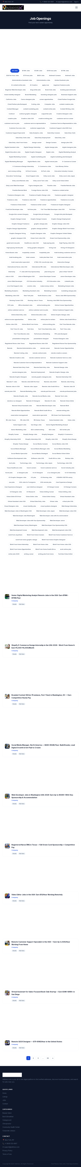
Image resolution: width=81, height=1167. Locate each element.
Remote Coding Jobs (21, 353)
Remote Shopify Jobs (21, 396)
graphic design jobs (40, 224)
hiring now (52, 248)
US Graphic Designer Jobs (17, 477)
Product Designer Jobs (61, 338)
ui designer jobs (22, 472)
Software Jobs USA (37, 458)
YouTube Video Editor (65, 554)
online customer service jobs (38, 310)
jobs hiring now (49, 271)
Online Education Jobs (38, 315)
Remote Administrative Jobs (26, 348)
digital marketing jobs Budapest (61, 157)
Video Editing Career (47, 492)
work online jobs (65, 549)
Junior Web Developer (14, 281)
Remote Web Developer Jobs (46, 405)
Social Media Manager (18, 449)
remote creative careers (59, 353)
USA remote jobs (45, 482)
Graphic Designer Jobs (38, 233)
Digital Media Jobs (34, 161)
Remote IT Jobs (12, 382)
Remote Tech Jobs (61, 396)
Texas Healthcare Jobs (14, 468)
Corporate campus (9, 1131)
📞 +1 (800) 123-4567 (47, 2)
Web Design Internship (69, 506)
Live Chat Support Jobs (15, 286)
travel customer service (49, 468)
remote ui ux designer (14, 401)
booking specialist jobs (68, 90)
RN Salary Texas (39, 420)
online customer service (16, 310)
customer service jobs (11, 123)
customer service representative (35, 123)
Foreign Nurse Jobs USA (39, 190)
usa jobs (12, 482)
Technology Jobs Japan (44, 463)
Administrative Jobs (43, 80)
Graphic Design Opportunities (16, 228)
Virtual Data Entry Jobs (37, 501)
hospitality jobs (44, 252)
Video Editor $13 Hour (14, 496)
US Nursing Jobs (46, 477)
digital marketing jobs (38, 157)
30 (48, 1058)
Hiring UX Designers (67, 248)
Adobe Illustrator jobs (62, 80)
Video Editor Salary (48, 496)
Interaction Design (63, 262)
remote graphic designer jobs (41, 377)
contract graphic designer (28, 114)
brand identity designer (12, 94)
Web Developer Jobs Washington (24, 515)
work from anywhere (15, 535)
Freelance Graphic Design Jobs (39, 195)
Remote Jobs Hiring (67, 382)
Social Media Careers (40, 444)
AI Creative (33, 85)
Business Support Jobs (69, 94)
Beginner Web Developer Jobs (15, 90)
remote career (45, 348)
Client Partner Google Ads (66, 99)
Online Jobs (32, 319)
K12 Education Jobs (53, 281)
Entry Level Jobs (49, 176)
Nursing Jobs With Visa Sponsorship (59, 300)
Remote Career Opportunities (64, 348)
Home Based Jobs (11, 252)
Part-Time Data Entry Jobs (47, 329)
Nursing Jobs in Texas (35, 300)
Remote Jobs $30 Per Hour (30, 382)
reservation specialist (39, 415)
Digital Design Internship (32, 147)
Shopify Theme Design (20, 444)
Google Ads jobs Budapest (63, 214)
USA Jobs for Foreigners (27, 482)
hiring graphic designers (36, 248)
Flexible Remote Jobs (68, 185)
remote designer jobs (19, 372)
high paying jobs (49, 243)
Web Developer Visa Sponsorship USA (54, 525)
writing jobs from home (46, 554)
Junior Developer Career (47, 276)
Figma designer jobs (36, 185)
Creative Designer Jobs (64, 114)
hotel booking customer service (65, 252)
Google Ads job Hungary (41, 214)
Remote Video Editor (67, 401)
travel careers (31, 468)
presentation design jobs (20, 338)
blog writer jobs (35, 90)
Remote (9, 348)
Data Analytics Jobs (36, 133)
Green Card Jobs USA (38, 238)
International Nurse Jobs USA (17, 267)
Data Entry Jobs (60, 137)
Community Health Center (11, 1127)
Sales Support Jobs (19, 425)
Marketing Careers (50, 291)
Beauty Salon (7, 1113)
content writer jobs (49, 109)
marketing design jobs (68, 291)
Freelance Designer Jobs (16, 195)
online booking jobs (43, 305)
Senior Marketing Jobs (18, 429)
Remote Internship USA (63, 377)
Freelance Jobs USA (29, 200)
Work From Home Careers (35, 535)
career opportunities (46, 99)
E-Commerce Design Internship (23, 166)
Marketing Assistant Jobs (31, 291)
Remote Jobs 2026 (50, 382)
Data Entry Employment (42, 137)
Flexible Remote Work (19, 190)
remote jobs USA (10, 391)
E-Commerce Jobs (44, 166)
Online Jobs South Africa (68, 319)
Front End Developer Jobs (14, 209)
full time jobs (32, 209)
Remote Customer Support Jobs (56, 362)
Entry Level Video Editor (61, 180)
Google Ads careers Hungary (18, 214)
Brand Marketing (30, 94)
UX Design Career (53, 487)
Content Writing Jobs (67, 109)
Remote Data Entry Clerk (21, 367)
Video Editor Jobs (32, 496)
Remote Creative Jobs (17, 358)
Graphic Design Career (18, 219)
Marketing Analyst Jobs (66, 286)
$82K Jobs (40, 75)
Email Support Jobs (32, 176)
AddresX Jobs (70, 75)
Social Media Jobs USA (60, 444)
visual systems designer (48, 506)
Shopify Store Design (69, 439)
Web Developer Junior (57, 520)
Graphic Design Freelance (20, 224)
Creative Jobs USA (27, 118)
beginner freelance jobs (62, 85)
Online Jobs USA (11, 324)
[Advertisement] (40, 50)
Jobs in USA (9, 276)
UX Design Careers (70, 487)
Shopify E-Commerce (65, 434)
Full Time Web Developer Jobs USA (53, 209)
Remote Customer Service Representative (28, 362)
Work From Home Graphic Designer (53, 539)
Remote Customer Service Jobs (60, 358)
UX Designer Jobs (16, 492)
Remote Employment (38, 372)
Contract (12, 114)
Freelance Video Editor (18, 204)
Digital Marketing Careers (17, 157)
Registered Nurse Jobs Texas (15, 343)
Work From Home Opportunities (20, 549)
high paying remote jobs (15, 248)
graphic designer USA (18, 238)
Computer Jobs (50, 104)
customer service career (65, 118)
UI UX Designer (38, 472)
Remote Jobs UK (69, 386)
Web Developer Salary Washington (25, 525)
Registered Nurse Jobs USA (38, 343)
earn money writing (14, 171)
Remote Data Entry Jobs (42, 367)
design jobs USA (66, 142)
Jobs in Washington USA (26, 276)
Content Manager (12, 109)
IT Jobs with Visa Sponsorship (30, 271)
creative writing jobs (45, 118)
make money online (47, 286)
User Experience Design (64, 482)
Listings (5, 1097)
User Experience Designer (13, 487)
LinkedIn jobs (69, 281)
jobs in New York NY (66, 271)
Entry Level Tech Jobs (40, 180)
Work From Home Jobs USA (62, 544)
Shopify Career (13, 434)
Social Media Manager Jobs (40, 449)
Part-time (30, 329)
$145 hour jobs (52, 70)
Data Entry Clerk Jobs (23, 137)
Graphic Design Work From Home (63, 228)
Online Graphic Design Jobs (60, 315)
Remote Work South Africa (43, 410)
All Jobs (15, 70)
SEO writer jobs (65, 429)
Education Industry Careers (64, 171)
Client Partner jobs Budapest (17, 104)
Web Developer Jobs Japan (45, 511)
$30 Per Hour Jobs (12, 75)
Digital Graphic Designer (33, 152)
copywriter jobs (46, 114)
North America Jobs (44, 295)
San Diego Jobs (36, 425)
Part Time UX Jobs (17, 329)
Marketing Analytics (11, 291)
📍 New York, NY (8, 1140)
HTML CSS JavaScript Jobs (43, 262)
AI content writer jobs (18, 85)
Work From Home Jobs (40, 544)
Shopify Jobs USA (52, 439)
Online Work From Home (30, 324)
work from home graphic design (26, 539)
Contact (5, 1104)
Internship (11, 271)
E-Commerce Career (69, 161)
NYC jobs (10, 305)
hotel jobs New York (46, 257)
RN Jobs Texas (11, 420)
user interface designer (35, 487)
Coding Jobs (35, 104)
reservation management (19, 415)
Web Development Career (18, 530)
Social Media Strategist (40, 453)
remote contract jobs (39, 353)
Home (4, 1093)
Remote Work (64, 405)
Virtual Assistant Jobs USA (17, 501)
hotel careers (30, 257)
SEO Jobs (52, 429)
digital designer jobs (69, 147)
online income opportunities (14, 319)
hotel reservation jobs (64, 257)
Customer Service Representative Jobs (63, 123)
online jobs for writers (48, 319)
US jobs (33, 477)
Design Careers (51, 142)
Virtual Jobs (54, 501)
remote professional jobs (68, 391)
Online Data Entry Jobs (18, 315)
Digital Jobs (50, 152)
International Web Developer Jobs (62, 267)
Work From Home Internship (19, 544)
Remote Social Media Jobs (41, 396)
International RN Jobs (39, 267)
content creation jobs (66, 104)
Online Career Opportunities (64, 305)
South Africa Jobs (55, 458)
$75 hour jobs (27, 75)
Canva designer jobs (28, 99)
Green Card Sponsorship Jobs (60, 238)
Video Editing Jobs (64, 492)
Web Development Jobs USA (61, 530)
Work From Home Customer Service (61, 535)
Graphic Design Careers (39, 219)
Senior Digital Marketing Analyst (57, 425)
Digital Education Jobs (12, 152)
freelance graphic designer (64, 195)
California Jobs (11, 99)
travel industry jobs (67, 468)
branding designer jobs (49, 94)
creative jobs (12, 118)
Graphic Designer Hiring (17, 233)
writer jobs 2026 (13, 554)
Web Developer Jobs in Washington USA (18, 511)
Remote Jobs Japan (30, 386)
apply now (45, 85)
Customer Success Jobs (17, 128)
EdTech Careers (31, 171)
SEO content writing (37, 429)
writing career (28, 554)
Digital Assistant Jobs (12, 147)
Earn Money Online (62, 166)
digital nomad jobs (51, 161)
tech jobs (12, 463)
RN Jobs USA (24, 420)
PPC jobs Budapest (61, 334)
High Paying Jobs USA (66, 243)
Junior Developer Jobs (68, 276)
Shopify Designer (47, 434)
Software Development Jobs (16, 458)
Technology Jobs (26, 463)
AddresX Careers (55, 75)
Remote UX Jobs (50, 401)
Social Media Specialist (19, 453)
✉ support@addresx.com (64, 2)
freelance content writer (61, 190)
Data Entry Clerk (70, 133)
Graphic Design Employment (60, 219)
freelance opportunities (48, 200)
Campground (7, 1120)
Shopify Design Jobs (30, 434)
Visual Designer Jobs (11, 506)
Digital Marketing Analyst (67, 152)
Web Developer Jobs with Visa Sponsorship (30, 520)
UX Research (30, 492)
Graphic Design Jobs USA (60, 224)
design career (36, 142)
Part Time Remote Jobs (67, 324)
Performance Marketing (42, 334)
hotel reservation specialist (20, 262)
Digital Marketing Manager (14, 161)
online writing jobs (49, 324)
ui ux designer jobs (53, 472)
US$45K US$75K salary (64, 477)
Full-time (72, 209)
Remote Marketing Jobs (28, 391)
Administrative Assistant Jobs (22, 80)
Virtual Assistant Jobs (67, 496)
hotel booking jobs (15, 257)
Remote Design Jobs (61, 367)
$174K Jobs (65, 70)
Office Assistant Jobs (25, 305)
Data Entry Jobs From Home (18, 142)
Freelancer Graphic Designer (60, 204)
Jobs (4, 1100)
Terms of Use (7, 1154)
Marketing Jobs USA (12, 295)
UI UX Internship (70, 472)
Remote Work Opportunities (21, 410)
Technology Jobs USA (64, 463)
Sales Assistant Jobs (56, 420)
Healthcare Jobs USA (31, 243)
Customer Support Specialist (15, 133)
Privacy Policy (7, 1150)
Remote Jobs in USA (13, 386)
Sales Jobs (71, 420)
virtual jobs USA (67, 501)
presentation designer (41, 338)
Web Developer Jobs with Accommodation (54, 515)
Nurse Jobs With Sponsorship (66, 295)
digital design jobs (51, 147)
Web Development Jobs (39, 530)
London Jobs (31, 286)
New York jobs (28, 295)
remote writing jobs (62, 410)
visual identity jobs (29, 506)
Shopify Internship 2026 (13, 439)
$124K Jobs (38, 70)
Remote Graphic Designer (18, 377)
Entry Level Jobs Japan (67, 176)
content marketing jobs (30, 109)
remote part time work (48, 391)
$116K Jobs (26, 70)
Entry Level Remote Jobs (20, 180)
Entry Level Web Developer (15, 185)
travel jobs (8, 472)
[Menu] (76, 7)
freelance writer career (38, 204)
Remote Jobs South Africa (50, 386)
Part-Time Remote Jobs (21, 334)
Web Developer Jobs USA (67, 511)
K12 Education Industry (34, 281)
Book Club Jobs (50, 90)
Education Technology (13, 176)
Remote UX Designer (33, 401)
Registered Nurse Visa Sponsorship (64, 343)
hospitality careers (28, 252)
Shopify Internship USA (33, 439)
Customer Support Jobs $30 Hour (60, 128)
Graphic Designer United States (61, 233)
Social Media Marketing (62, 449)
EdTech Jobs (45, 171)
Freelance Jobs (12, 200)
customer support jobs (37, 128)
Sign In (76, 2)
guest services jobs (13, 243)
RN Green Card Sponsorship (60, 415)
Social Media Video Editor (61, 453)
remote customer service (37, 358)
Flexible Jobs (51, 185)
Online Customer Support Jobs (63, 310)
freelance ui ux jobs (67, 200)
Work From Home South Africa (45, 549)
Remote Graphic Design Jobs (59, 372)
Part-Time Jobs (65, 329)
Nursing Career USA (16, 300)
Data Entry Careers (53, 133)
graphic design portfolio (39, 228)
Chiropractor (7, 1123)
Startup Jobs (69, 458)
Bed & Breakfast (8, 1116)
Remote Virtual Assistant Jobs (22, 405)
